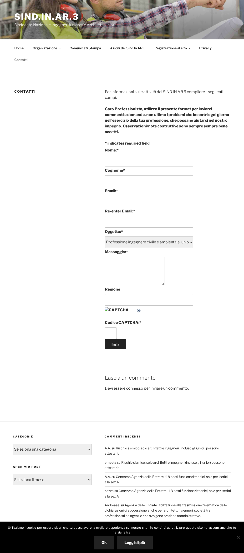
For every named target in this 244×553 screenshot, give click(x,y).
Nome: (112, 150)
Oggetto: (114, 231)
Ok (104, 542)
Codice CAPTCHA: (123, 322)
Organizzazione (45, 48)
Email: (111, 191)
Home (19, 48)
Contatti (21, 60)
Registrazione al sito (170, 48)
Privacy (205, 48)
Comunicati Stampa (85, 48)
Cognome (115, 170)
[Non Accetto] (238, 537)
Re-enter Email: (120, 211)
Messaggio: (116, 252)
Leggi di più (134, 542)
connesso (134, 388)
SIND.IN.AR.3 (46, 16)
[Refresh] (139, 310)
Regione (112, 289)
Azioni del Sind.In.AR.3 (127, 48)
